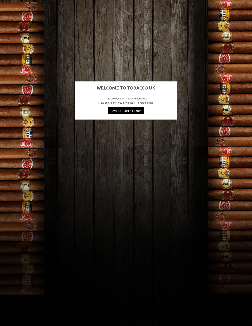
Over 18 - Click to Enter (126, 111)
